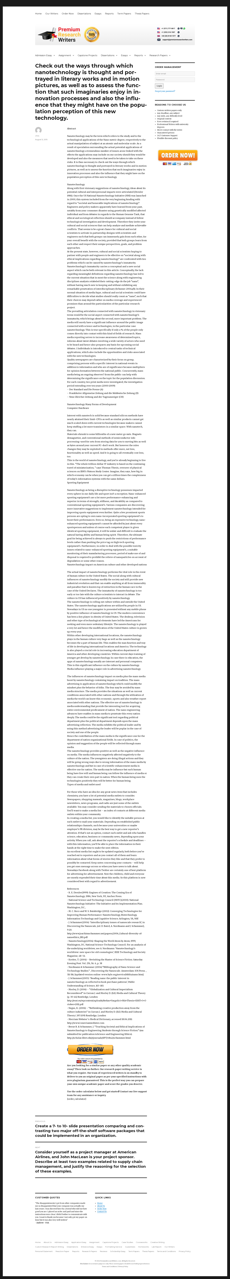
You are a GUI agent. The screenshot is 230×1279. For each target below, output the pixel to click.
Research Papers (158, 55)
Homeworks (143, 1247)
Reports (109, 13)
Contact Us (102, 1211)
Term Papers (124, 13)
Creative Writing (157, 1242)
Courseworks (141, 1242)
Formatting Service (113, 1247)
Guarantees (130, 1247)
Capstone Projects (87, 55)
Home (38, 13)
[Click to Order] (107, 1053)
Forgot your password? (165, 91)
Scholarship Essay (117, 1251)
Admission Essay (43, 55)
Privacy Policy (185, 1251)
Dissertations (84, 13)
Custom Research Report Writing (49, 1247)
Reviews (103, 1251)
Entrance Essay (87, 1247)
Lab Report (156, 1247)
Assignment (65, 55)
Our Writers (51, 13)
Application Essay (78, 1242)
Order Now (68, 13)
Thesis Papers (142, 13)
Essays (98, 13)
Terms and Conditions (166, 1251)
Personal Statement (44, 1251)
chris (37, 136)
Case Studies (127, 1242)
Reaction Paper (62, 1251)
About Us (101, 1206)
